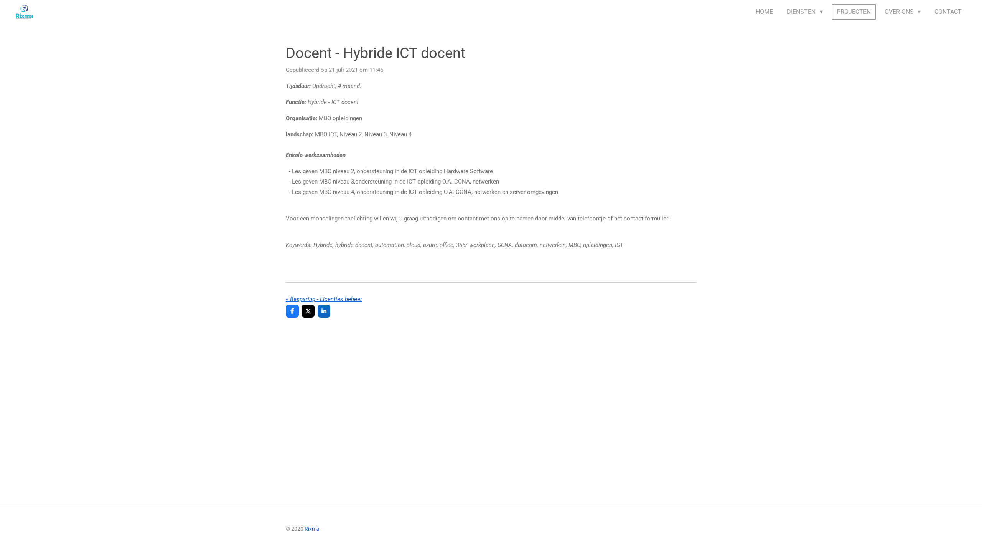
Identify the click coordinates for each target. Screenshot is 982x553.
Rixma (312, 529)
